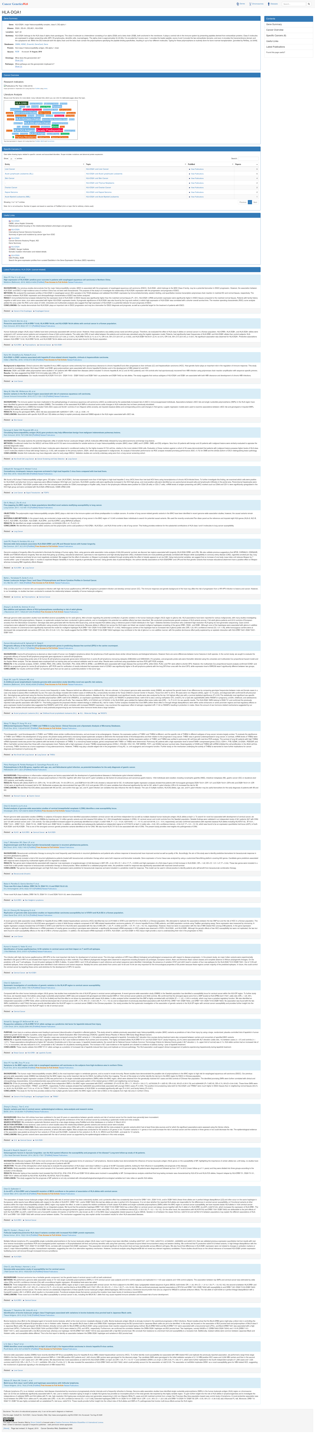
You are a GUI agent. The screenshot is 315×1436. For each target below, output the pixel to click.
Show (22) (19, 60)
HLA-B (15, 832)
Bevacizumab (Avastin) (21, 873)
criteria (45, 88)
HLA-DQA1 (15, 221)
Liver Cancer (35, 127)
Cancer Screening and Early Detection (50, 459)
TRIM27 (55, 1096)
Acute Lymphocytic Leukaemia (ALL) (19, 173)
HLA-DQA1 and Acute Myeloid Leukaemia (102, 196)
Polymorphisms (30, 345)
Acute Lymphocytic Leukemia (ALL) (26, 713)
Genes (242, 3)
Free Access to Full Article (56, 282)
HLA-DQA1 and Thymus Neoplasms (100, 183)
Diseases (274, 3)
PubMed (37, 88)
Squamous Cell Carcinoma (60, 137)
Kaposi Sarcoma (11, 192)
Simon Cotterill (36, 1422)
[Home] (6, 1428)
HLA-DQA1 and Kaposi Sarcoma (98, 192)
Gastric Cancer (34, 796)
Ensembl (30, 44)
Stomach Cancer (19, 796)
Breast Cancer (18, 1052)
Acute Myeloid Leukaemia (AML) (17, 196)
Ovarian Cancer (21, 116)
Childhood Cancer (43, 137)
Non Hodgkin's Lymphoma (33, 900)
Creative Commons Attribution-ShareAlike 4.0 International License (79, 1422)
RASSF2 (103, 713)
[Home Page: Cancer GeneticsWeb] (15, 3)
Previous (243, 202)
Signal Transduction (33, 492)
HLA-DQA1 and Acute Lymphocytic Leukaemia (104, 173)
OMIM (17, 44)
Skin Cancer (44, 112)
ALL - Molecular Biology (88, 713)
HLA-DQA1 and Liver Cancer (97, 169)
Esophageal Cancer (42, 311)
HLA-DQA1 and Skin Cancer (97, 178)
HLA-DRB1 (22, 103)
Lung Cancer (72, 459)
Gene (46, 44)
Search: (234, 158)
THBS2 (52, 754)
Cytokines (17, 597)
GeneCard (39, 44)
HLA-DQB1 (58, 345)
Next (255, 202)
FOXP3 (46, 492)
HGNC (23, 44)
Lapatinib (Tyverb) (44, 1052)
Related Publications (75, 282)
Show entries (13, 158)
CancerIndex (50, 141)
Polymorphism (59, 116)
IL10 (15, 1140)
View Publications (197, 169)
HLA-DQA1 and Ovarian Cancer (98, 187)
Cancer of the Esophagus (22, 311)
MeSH (42, 141)
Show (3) (18, 66)
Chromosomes (257, 3)
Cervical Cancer (45, 345)
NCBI (17, 51)
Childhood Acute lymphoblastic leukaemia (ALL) (59, 713)
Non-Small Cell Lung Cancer (23, 459)
